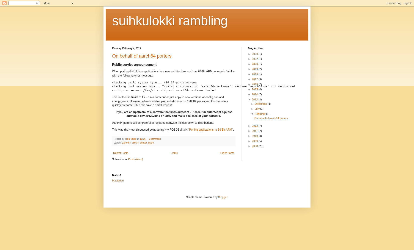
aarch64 (126, 142)
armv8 (135, 142)
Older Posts (227, 153)
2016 (255, 84)
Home (174, 153)
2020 (255, 64)
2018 (255, 74)
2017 (255, 79)
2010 (255, 136)
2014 (255, 94)
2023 (255, 54)
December (261, 103)
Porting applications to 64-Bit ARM (210, 129)
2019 (255, 69)
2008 (255, 146)
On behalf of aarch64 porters (141, 56)
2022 (255, 59)
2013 (255, 99)
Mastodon (118, 180)
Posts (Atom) (135, 159)
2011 (255, 131)
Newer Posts (120, 153)
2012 (255, 125)
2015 (255, 89)
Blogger (222, 197)
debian (143, 142)
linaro (151, 142)
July (257, 108)
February (260, 114)
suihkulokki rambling (170, 21)
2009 (255, 141)
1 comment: (155, 139)
